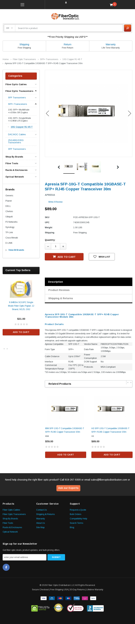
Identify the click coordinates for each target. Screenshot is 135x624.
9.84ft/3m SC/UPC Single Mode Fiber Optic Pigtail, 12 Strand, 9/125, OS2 (21, 306)
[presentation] (4, 349)
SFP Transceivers (17, 98)
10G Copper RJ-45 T (72, 59)
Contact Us (41, 510)
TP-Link (9, 232)
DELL (8, 206)
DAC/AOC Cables (17, 134)
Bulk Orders (75, 514)
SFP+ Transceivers (49, 59)
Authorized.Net (58, 607)
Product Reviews (59, 290)
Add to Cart (21, 332)
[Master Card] (60, 598)
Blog (72, 527)
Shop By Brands (14, 157)
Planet (8, 201)
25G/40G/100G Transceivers (16, 141)
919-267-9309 (73, 479)
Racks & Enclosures (16, 170)
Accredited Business (95, 607)
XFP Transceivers (17, 149)
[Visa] (44, 598)
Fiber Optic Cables (16, 84)
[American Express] (77, 598)
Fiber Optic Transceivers (24, 59)
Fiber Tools (11, 163)
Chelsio (9, 211)
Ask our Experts (68, 488)
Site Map (40, 527)
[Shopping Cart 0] (112, 4)
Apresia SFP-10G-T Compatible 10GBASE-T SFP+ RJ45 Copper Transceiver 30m (44, 63)
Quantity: (50, 240)
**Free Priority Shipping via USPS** (67, 36)
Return (67, 44)
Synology (9, 227)
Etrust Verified (40, 607)
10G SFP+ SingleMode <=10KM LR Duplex (19, 119)
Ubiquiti (9, 216)
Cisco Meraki (11, 238)
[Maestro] (68, 598)
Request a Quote (78, 510)
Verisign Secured (75, 607)
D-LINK (8, 243)
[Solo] (85, 598)
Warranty (111, 44)
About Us (40, 523)
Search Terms (76, 523)
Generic (9, 195)
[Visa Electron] (52, 598)
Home (6, 59)
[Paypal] (93, 598)
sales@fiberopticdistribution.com (109, 479)
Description (55, 281)
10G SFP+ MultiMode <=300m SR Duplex (18, 111)
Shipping (24, 44)
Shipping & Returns (60, 298)
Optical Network (14, 177)
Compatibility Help (78, 518)
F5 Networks (11, 222)
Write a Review (55, 202)
